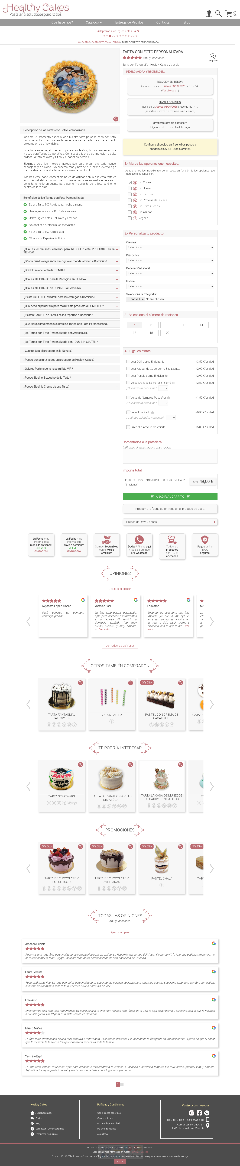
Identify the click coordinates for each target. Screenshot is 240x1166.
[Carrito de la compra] (230, 13)
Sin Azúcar (145, 212)
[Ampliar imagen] (70, 85)
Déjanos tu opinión (120, 588)
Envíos (38, 1118)
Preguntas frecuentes (46, 1134)
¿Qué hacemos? (61, 22)
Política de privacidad (108, 1123)
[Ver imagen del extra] (173, 382)
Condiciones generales (109, 1113)
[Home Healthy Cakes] (36, 10)
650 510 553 (175, 1119)
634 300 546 (195, 1119)
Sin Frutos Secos (149, 206)
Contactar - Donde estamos (49, 1128)
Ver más (104, 629)
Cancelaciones (105, 1118)
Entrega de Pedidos (129, 22)
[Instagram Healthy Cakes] (190, 1113)
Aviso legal (102, 1134)
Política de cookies (106, 1128)
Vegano (143, 218)
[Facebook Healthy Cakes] (198, 1113)
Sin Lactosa (146, 194)
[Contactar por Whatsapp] (136, 531)
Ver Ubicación (170, 90)
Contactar (163, 22)
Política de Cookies (139, 1152)
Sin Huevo (145, 188)
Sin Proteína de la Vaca (153, 200)
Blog (187, 22)
